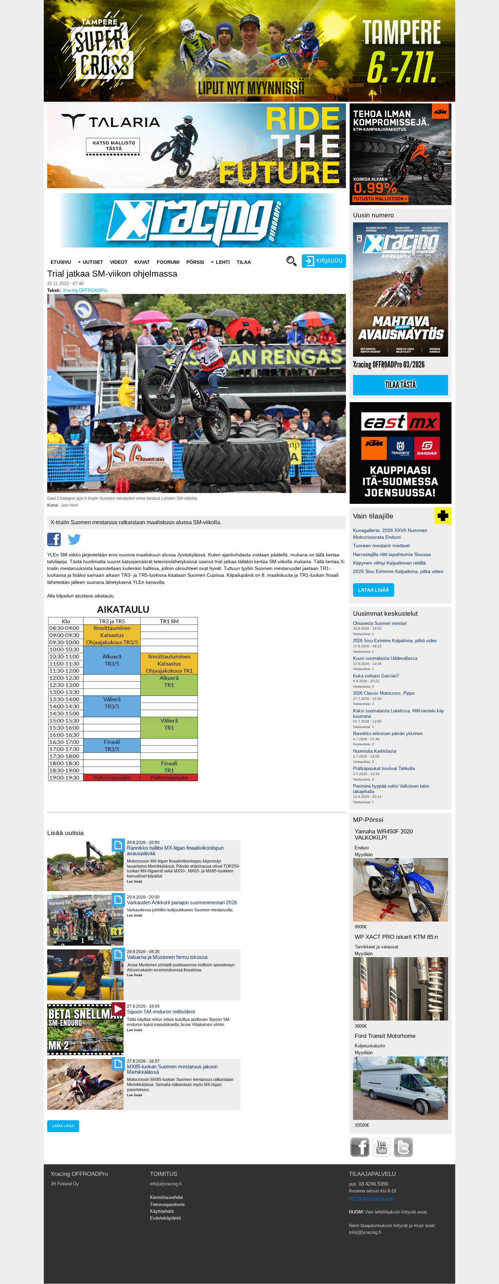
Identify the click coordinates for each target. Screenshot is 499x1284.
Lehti (223, 262)
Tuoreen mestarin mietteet (381, 545)
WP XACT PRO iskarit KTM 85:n (396, 937)
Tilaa (244, 262)
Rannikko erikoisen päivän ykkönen (388, 733)
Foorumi (168, 262)
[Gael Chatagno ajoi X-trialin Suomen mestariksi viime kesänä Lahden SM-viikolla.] (196, 492)
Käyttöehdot (162, 1211)
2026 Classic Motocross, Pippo (383, 693)
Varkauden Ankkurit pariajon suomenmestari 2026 (182, 902)
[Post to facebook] (54, 539)
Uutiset (93, 262)
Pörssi (195, 262)
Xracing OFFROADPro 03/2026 (389, 364)
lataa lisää (63, 1126)
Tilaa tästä (400, 385)
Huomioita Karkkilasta (374, 751)
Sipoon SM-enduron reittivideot (161, 1011)
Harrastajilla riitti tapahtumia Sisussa (392, 554)
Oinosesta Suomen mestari (380, 623)
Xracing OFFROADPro (85, 290)
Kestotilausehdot (166, 1197)
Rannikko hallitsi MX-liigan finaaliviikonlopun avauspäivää (175, 850)
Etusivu (61, 262)
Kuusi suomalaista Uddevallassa (385, 658)
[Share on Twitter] (74, 539)
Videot (119, 262)
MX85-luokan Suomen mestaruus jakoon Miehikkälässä (172, 1069)
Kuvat (142, 262)
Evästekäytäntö (165, 1218)
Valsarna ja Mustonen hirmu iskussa (167, 957)
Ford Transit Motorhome (385, 1036)
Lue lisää (137, 882)
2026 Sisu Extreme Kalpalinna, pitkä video (398, 571)
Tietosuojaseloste (167, 1204)
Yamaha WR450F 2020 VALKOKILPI (384, 834)
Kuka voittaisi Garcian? (376, 675)
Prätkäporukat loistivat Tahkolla (384, 768)
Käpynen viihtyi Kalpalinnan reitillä (389, 563)
